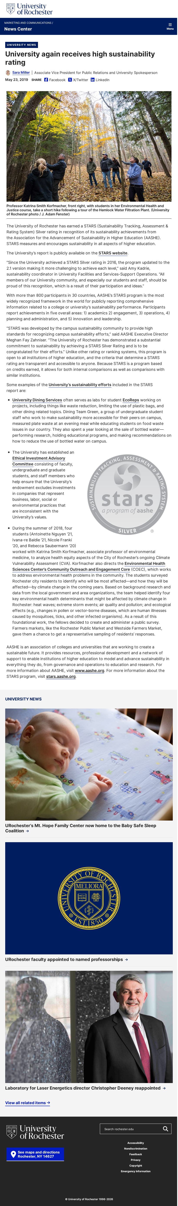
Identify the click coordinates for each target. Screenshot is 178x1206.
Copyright (135, 1165)
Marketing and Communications (28, 22)
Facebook (55, 79)
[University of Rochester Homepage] (30, 9)
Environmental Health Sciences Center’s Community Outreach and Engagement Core (88, 566)
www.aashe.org (89, 670)
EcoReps (131, 400)
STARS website (113, 253)
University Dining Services (37, 400)
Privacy (135, 1160)
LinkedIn (100, 79)
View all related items (25, 1103)
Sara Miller (21, 72)
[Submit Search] (165, 1129)
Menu (170, 28)
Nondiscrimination (135, 1148)
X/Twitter (78, 79)
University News (21, 45)
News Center (18, 28)
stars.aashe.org (61, 676)
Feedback (135, 1154)
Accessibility (135, 1143)
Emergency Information (135, 1171)
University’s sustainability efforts (80, 384)
